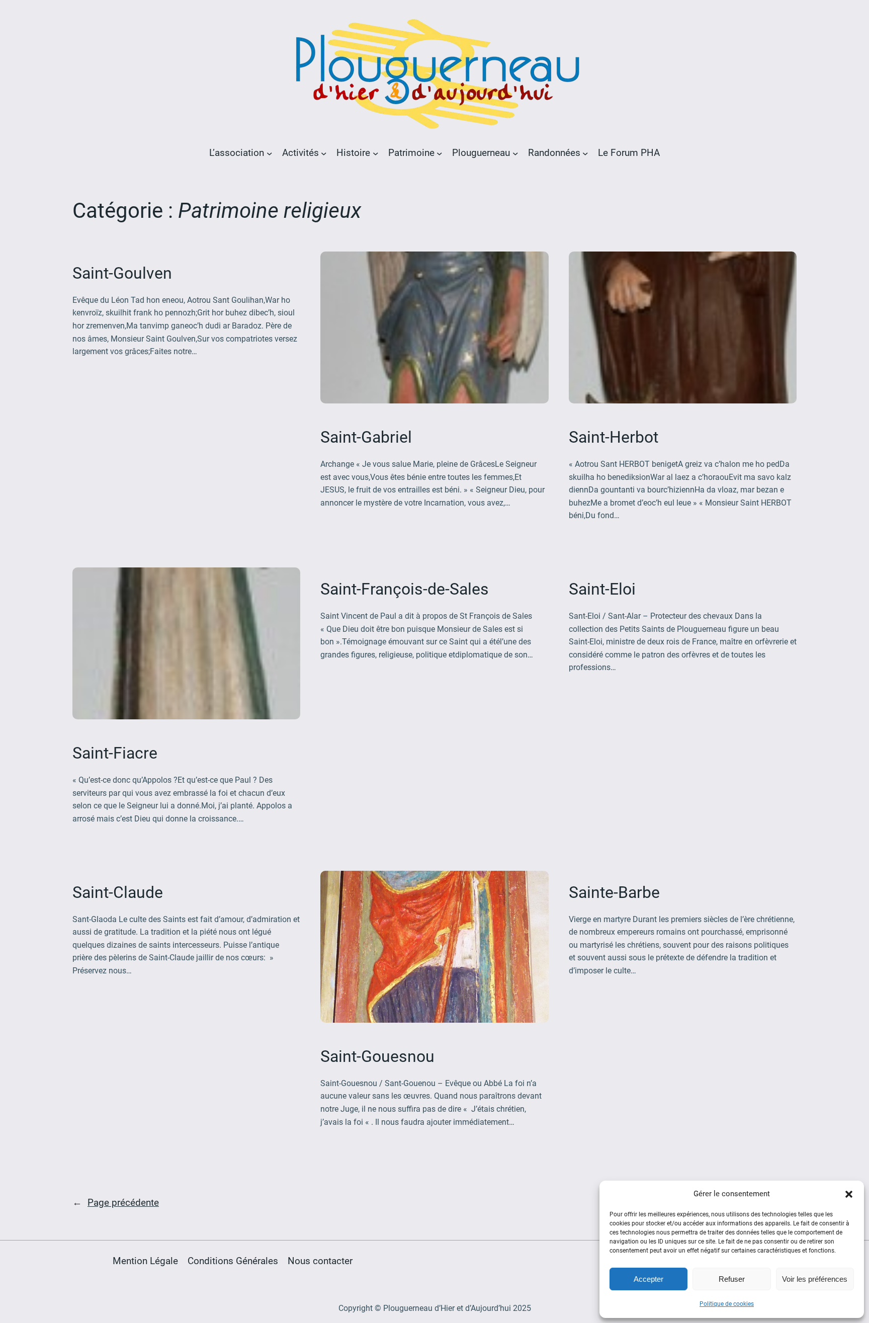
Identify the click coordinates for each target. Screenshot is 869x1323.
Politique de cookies (727, 1303)
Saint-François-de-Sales (404, 589)
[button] (849, 1194)
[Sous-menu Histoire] (376, 153)
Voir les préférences (814, 1279)
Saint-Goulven (122, 273)
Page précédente (115, 1202)
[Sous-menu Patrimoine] (440, 153)
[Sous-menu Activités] (324, 153)
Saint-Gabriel (366, 437)
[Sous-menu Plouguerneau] (515, 153)
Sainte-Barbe (614, 892)
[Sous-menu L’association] (270, 153)
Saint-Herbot (613, 437)
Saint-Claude (117, 892)
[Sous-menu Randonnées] (585, 153)
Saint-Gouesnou (377, 1056)
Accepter (648, 1279)
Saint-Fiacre (114, 753)
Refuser (732, 1279)
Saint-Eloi (602, 589)
